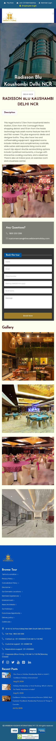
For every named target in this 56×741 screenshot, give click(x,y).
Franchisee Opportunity (11, 613)
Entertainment (7, 600)
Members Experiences (10, 596)
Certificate (6, 622)
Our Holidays (7, 609)
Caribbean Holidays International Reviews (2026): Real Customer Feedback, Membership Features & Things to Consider (32, 701)
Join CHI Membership (27, 3)
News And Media (8, 604)
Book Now (28, 315)
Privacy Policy (7, 579)
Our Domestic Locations (11, 591)
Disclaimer (6, 587)
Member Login (46, 3)
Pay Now (10, 3)
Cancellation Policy (10, 583)
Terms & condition (9, 574)
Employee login (29, 5)
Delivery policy (7, 617)
